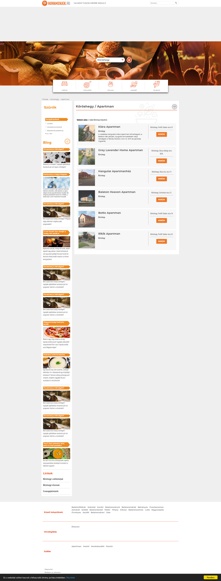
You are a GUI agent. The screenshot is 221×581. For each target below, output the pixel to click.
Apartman (76, 546)
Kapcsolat (49, 569)
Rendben (210, 577)
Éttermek (111, 90)
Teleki (107, 510)
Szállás (47, 551)
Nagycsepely (157, 510)
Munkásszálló (97, 546)
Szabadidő (133, 90)
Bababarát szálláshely (55, 130)
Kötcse (123, 510)
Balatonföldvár (79, 507)
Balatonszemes (135, 510)
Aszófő (86, 512)
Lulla (147, 510)
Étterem (76, 527)
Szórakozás (156, 90)
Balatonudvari (98, 512)
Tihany (115, 510)
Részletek (70, 577)
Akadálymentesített (54, 127)
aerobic (50, 123)
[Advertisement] (110, 24)
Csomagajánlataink (50, 491)
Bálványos (143, 507)
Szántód (91, 507)
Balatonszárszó (112, 507)
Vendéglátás (50, 532)
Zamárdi (76, 510)
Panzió (109, 546)
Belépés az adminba (52, 572)
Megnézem (161, 134)
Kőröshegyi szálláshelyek (53, 479)
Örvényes (76, 512)
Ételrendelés (87, 90)
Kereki (100, 507)
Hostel (86, 546)
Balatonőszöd (96, 510)
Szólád (84, 510)
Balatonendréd (129, 507)
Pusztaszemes (157, 507)
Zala (108, 512)
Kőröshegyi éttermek (51, 485)
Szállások (64, 90)
